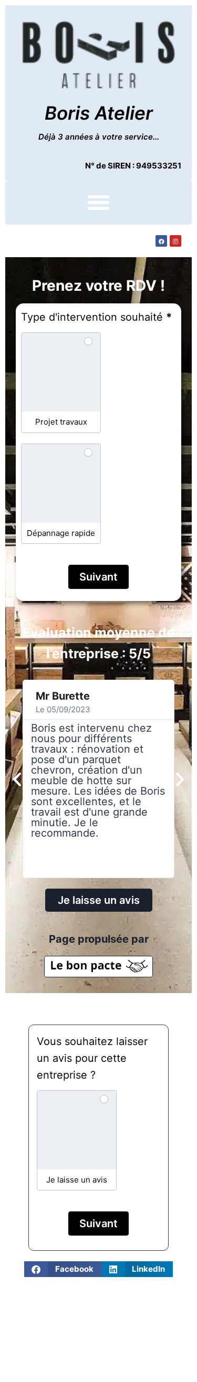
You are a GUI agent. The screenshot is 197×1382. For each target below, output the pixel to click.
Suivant (98, 577)
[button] (17, 778)
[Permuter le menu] (98, 202)
